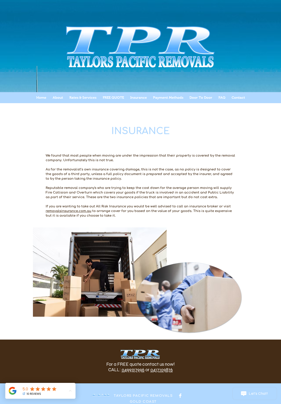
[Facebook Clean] (180, 395)
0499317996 (133, 370)
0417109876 (161, 370)
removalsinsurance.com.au (68, 211)
